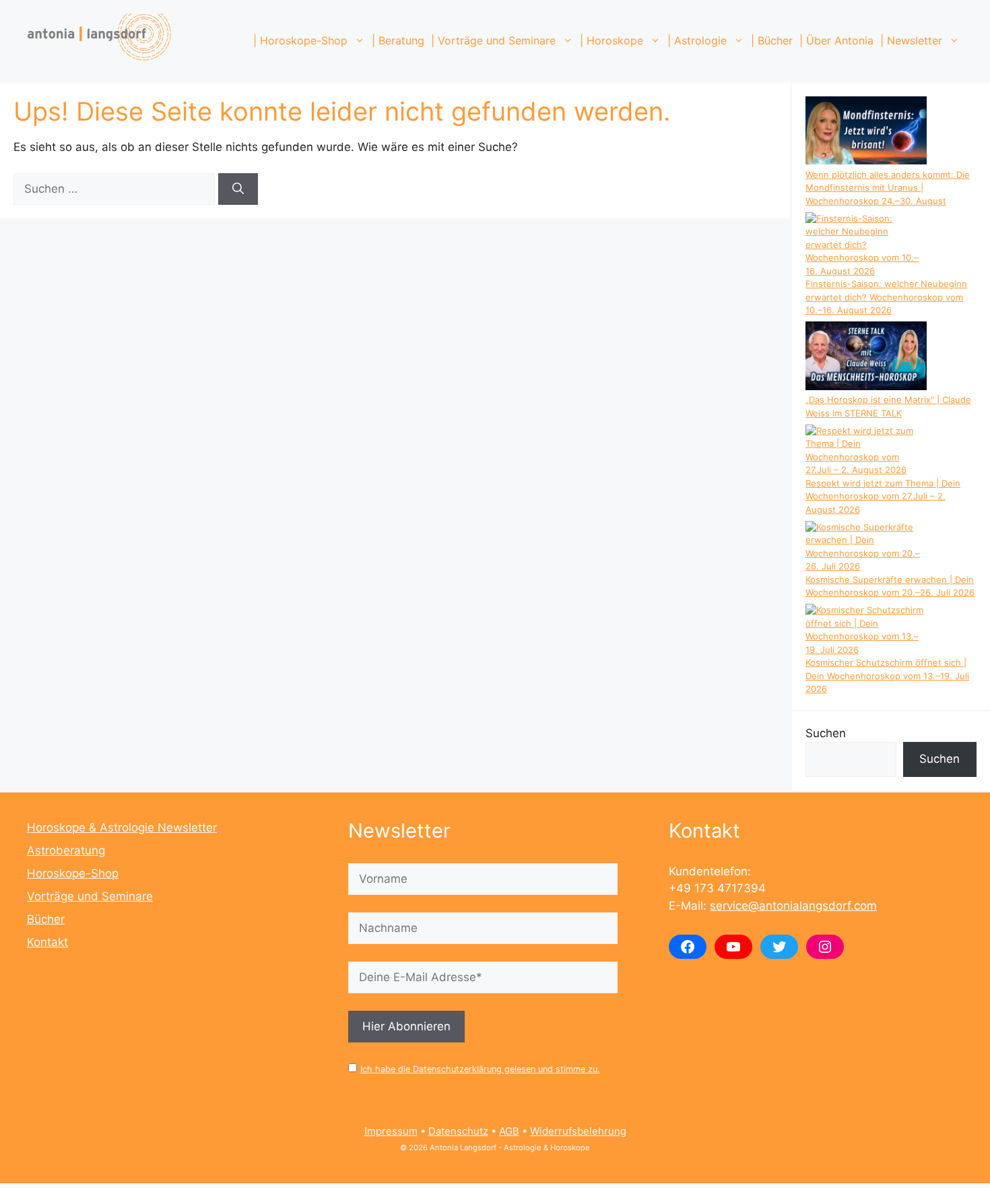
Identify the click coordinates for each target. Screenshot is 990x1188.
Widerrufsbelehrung (578, 1131)
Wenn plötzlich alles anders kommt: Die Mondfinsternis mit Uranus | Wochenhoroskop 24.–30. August (887, 187)
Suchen (825, 733)
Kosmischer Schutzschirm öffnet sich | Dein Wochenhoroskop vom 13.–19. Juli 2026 (887, 675)
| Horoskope (611, 40)
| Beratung (398, 40)
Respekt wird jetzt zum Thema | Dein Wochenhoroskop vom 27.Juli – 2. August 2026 (882, 496)
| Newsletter (911, 40)
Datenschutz (458, 1131)
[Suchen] (238, 189)
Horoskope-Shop (73, 873)
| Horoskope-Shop (300, 40)
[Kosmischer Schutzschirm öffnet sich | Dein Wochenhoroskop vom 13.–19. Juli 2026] (866, 630)
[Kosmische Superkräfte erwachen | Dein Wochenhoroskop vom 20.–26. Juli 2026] (866, 547)
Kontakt (47, 942)
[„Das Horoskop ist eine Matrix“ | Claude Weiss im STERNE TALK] (866, 357)
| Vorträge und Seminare (493, 40)
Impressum (391, 1131)
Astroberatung (66, 850)
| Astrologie (697, 40)
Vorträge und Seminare (90, 896)
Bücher (46, 919)
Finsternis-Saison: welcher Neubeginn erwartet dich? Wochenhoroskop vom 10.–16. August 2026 (886, 296)
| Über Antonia (836, 40)
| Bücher (772, 40)
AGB (509, 1131)
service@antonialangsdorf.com (793, 905)
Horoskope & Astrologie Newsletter (122, 827)
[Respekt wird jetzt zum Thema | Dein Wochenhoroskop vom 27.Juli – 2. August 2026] (866, 451)
